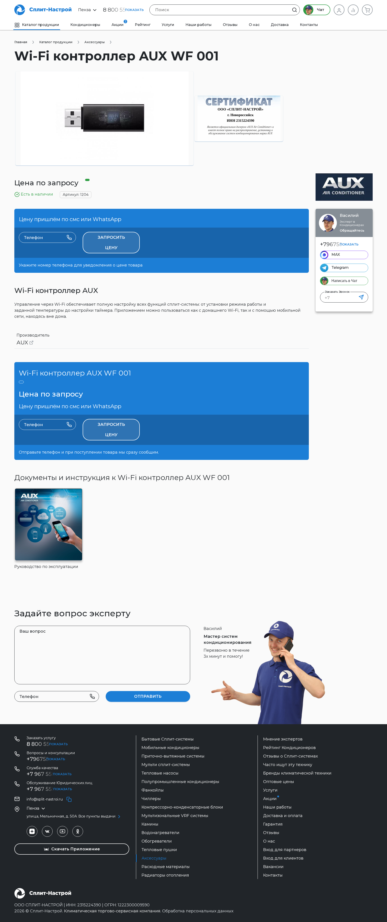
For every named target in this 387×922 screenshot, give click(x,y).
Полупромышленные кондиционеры (180, 781)
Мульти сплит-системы (166, 764)
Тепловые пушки (159, 849)
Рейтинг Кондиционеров (289, 747)
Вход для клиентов (283, 858)
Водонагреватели (160, 832)
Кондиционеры (85, 25)
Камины (150, 824)
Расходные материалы (166, 866)
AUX (22, 342)
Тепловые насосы (160, 773)
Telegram (340, 267)
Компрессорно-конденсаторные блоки (182, 807)
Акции (119, 23)
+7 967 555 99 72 (49, 774)
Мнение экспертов (283, 739)
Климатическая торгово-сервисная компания (112, 911)
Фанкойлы (153, 790)
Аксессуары (154, 858)
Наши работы (198, 25)
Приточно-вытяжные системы (173, 756)
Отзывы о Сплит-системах (290, 756)
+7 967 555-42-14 (49, 789)
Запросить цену (111, 242)
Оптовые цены (278, 781)
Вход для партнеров (284, 849)
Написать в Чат (344, 281)
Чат (320, 10)
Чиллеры (151, 798)
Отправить (147, 696)
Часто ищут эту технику (287, 764)
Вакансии (273, 866)
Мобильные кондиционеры (170, 747)
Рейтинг (142, 25)
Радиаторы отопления (165, 875)
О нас (254, 25)
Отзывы (230, 25)
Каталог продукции (40, 25)
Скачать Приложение (75, 849)
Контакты (309, 25)
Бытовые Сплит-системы (168, 739)
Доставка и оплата (283, 815)
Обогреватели (157, 841)
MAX (335, 254)
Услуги (168, 25)
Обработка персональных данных (197, 911)
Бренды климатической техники (297, 773)
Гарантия (273, 824)
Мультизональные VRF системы (175, 815)
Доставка (280, 25)
